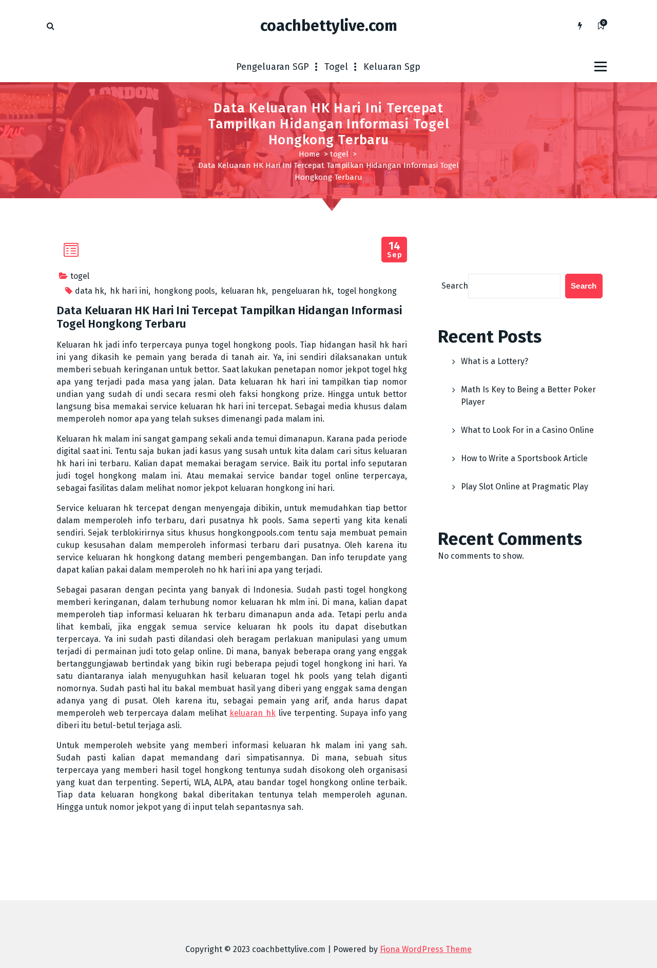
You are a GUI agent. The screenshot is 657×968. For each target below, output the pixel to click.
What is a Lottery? (494, 361)
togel (339, 154)
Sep (394, 249)
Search (454, 286)
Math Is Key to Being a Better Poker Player (528, 396)
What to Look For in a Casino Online (527, 430)
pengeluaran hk (302, 291)
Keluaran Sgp (391, 66)
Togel (336, 66)
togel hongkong (367, 291)
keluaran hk (243, 291)
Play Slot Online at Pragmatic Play (524, 486)
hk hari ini (129, 291)
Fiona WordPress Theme (426, 949)
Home (309, 154)
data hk (89, 291)
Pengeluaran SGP (272, 66)
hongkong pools (184, 291)
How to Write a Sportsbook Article (524, 458)
